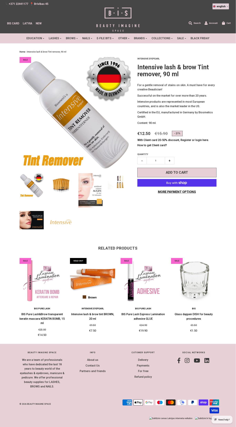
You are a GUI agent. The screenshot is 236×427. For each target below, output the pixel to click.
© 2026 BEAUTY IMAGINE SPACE (35, 404)
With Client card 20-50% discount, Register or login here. (173, 140)
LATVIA (27, 23)
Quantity (142, 154)
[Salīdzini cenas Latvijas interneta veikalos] (170, 418)
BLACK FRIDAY (200, 38)
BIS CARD (13, 23)
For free (143, 371)
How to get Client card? (152, 145)
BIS (194, 308)
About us (92, 360)
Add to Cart (177, 172)
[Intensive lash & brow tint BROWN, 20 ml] (92, 280)
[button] (221, 6)
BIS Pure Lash (42, 308)
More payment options (177, 192)
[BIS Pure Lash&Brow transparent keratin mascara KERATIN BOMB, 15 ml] (42, 280)
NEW (39, 23)
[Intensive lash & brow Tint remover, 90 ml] (32, 185)
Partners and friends (93, 371)
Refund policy (143, 376)
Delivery (143, 360)
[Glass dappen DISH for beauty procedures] (193, 280)
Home (22, 52)
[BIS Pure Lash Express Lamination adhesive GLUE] (143, 280)
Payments (143, 365)
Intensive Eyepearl (93, 308)
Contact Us (93, 365)
